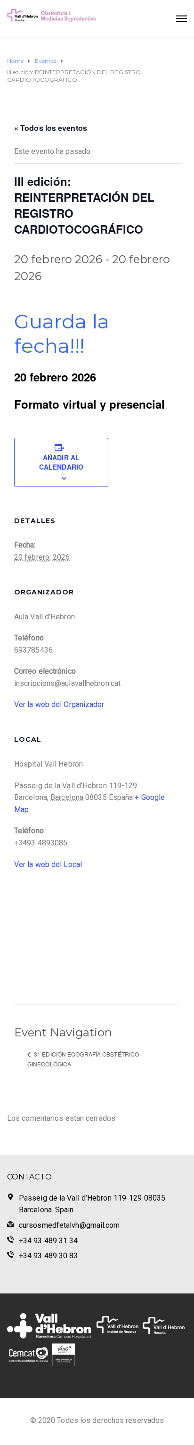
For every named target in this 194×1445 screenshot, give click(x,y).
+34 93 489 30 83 (48, 1255)
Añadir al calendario (61, 462)
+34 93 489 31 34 (48, 1240)
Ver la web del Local (48, 864)
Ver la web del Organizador (59, 704)
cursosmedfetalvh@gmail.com (69, 1225)
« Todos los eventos (50, 127)
